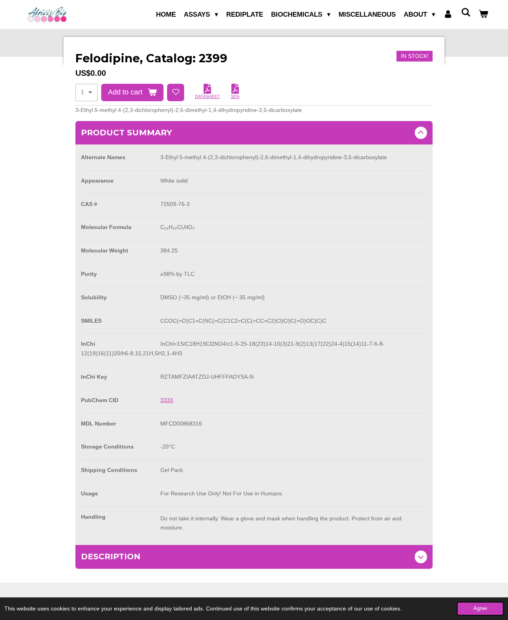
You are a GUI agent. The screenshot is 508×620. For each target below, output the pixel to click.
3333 (166, 400)
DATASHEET (207, 96)
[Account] (448, 15)
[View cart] (483, 15)
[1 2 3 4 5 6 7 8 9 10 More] (86, 92)
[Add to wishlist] (176, 92)
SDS (235, 96)
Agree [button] (480, 608)
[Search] (465, 13)
